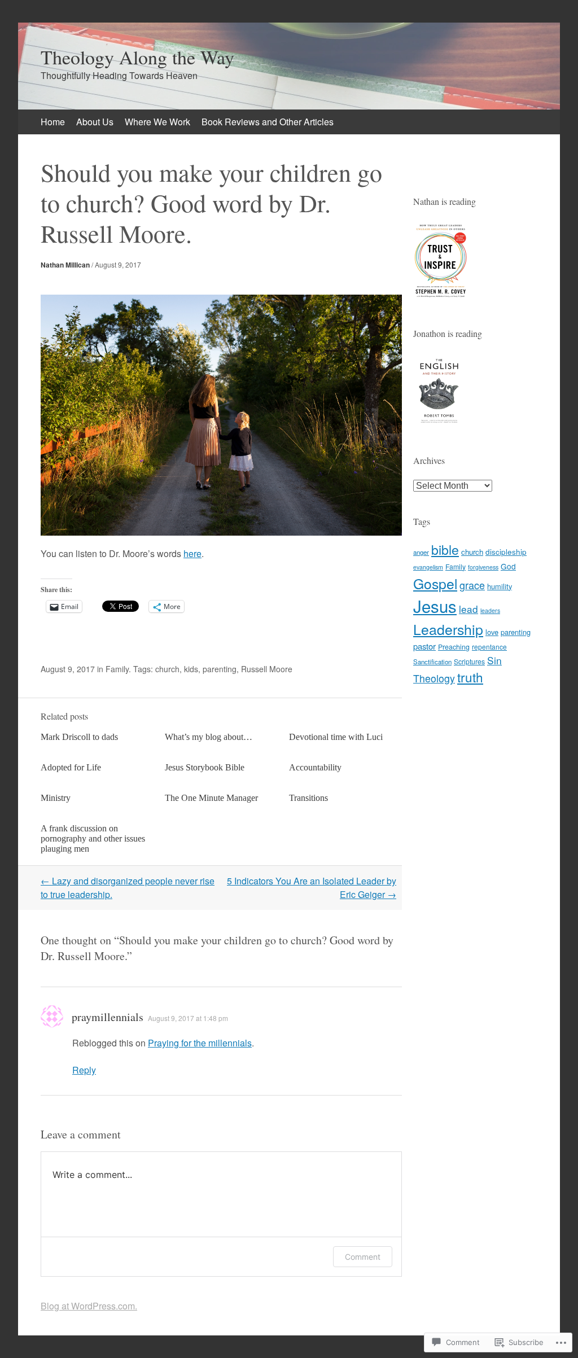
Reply (84, 1069)
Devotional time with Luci (336, 737)
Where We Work (157, 121)
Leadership (448, 629)
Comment (362, 1256)
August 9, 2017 (118, 264)
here (192, 553)
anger (421, 552)
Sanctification (432, 661)
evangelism (428, 567)
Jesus (435, 605)
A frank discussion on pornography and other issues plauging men (93, 838)
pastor (424, 646)
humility (499, 586)
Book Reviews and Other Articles (268, 121)
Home (53, 121)
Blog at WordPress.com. (89, 1305)
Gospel (435, 583)
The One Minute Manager (211, 798)
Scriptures (469, 661)
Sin (494, 660)
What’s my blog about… (208, 737)
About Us (94, 121)
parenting (220, 668)
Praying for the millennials (200, 1042)
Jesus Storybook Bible (204, 767)
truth (470, 677)
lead (468, 609)
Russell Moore (266, 668)
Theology (434, 678)
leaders (490, 610)
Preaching (454, 647)
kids (191, 668)
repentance (489, 646)
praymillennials (107, 1016)
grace (472, 584)
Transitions (308, 798)
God (508, 566)
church (167, 668)
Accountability (315, 767)
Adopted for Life (71, 767)
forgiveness (483, 567)
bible (445, 549)
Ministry (56, 798)
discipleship (506, 551)
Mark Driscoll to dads (79, 737)
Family (117, 668)
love (491, 632)
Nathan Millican (65, 265)
